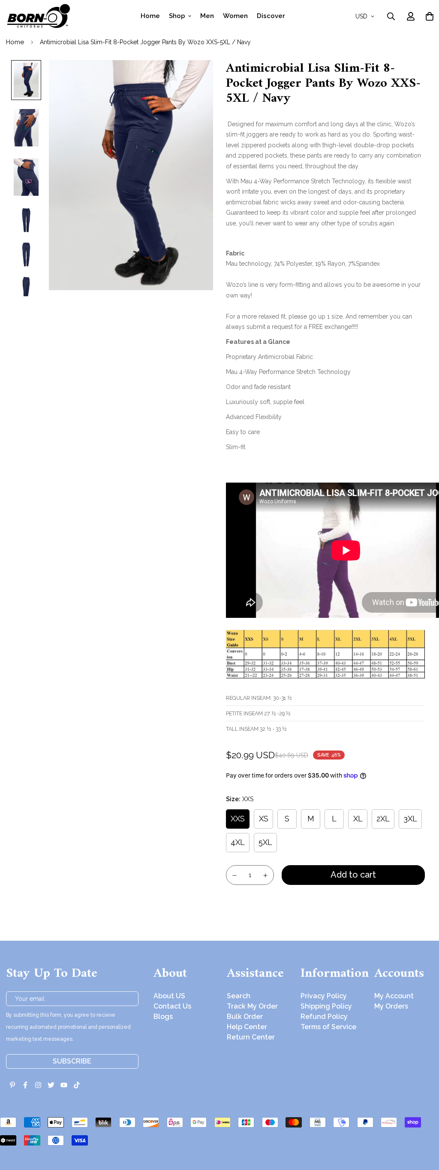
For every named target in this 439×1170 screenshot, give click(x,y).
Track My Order (252, 1006)
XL (358, 818)
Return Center (251, 1037)
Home (150, 16)
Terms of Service (328, 1027)
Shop (177, 16)
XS (263, 818)
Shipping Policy (326, 1006)
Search (238, 996)
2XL (383, 818)
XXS (238, 818)
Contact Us (172, 1006)
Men (207, 16)
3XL (410, 818)
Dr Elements (55, 1164)
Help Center (247, 1027)
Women (235, 16)
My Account (394, 996)
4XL (238, 842)
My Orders (391, 1006)
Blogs (163, 1016)
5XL (265, 842)
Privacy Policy (324, 996)
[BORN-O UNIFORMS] (38, 16)
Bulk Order (245, 1016)
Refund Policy (324, 1016)
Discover (271, 16)
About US (169, 996)
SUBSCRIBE (72, 1061)
